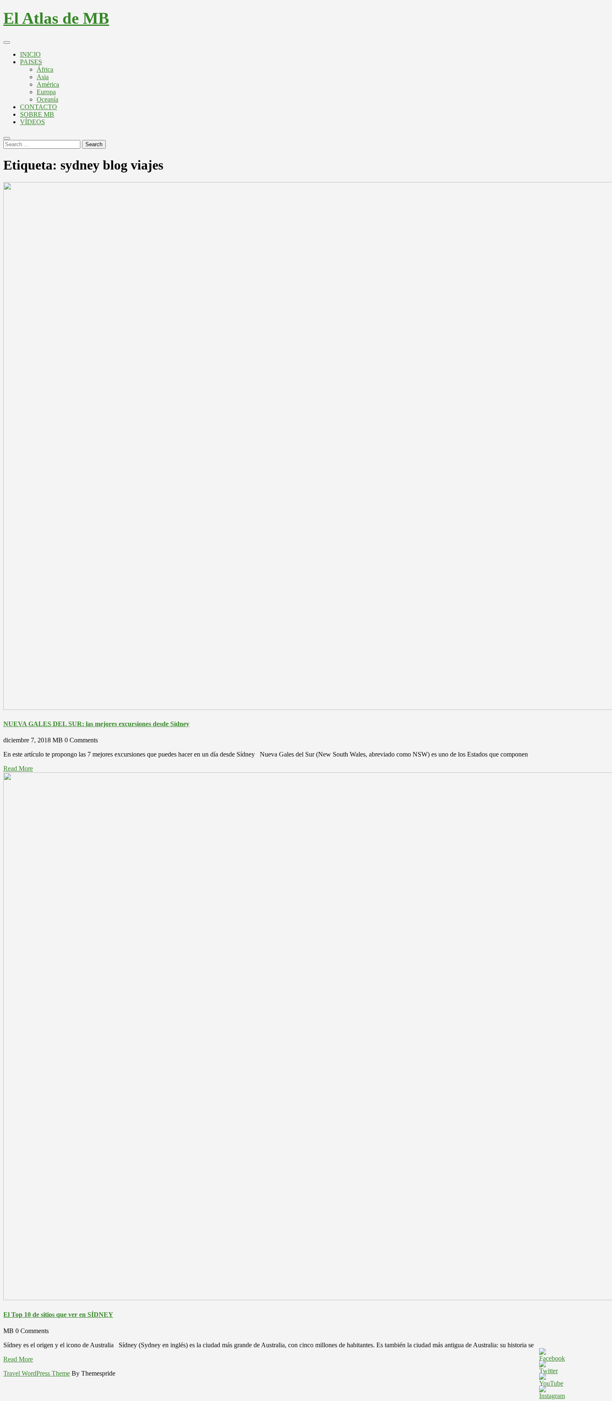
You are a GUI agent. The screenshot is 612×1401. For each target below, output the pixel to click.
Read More (18, 768)
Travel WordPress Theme (36, 1373)
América (48, 84)
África (45, 69)
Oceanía (47, 99)
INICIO (30, 54)
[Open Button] (6, 42)
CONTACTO (38, 106)
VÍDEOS (32, 121)
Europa (46, 91)
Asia (43, 76)
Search (93, 144)
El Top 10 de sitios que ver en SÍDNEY (58, 1314)
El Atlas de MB (56, 18)
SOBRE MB (37, 114)
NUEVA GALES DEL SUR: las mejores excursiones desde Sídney (96, 723)
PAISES (31, 61)
